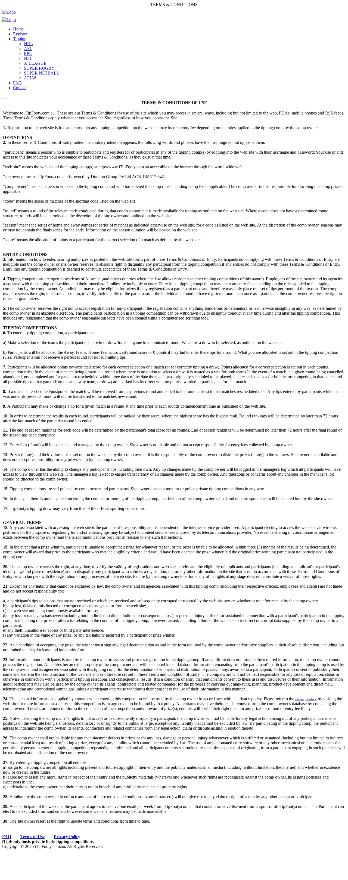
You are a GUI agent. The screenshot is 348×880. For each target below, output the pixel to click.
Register (20, 34)
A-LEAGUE (35, 63)
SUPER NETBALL (41, 73)
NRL (28, 43)
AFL (28, 48)
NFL (28, 58)
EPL (28, 53)
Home (18, 29)
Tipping (19, 38)
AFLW (30, 78)
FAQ (17, 82)
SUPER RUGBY (39, 68)
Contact (19, 87)
